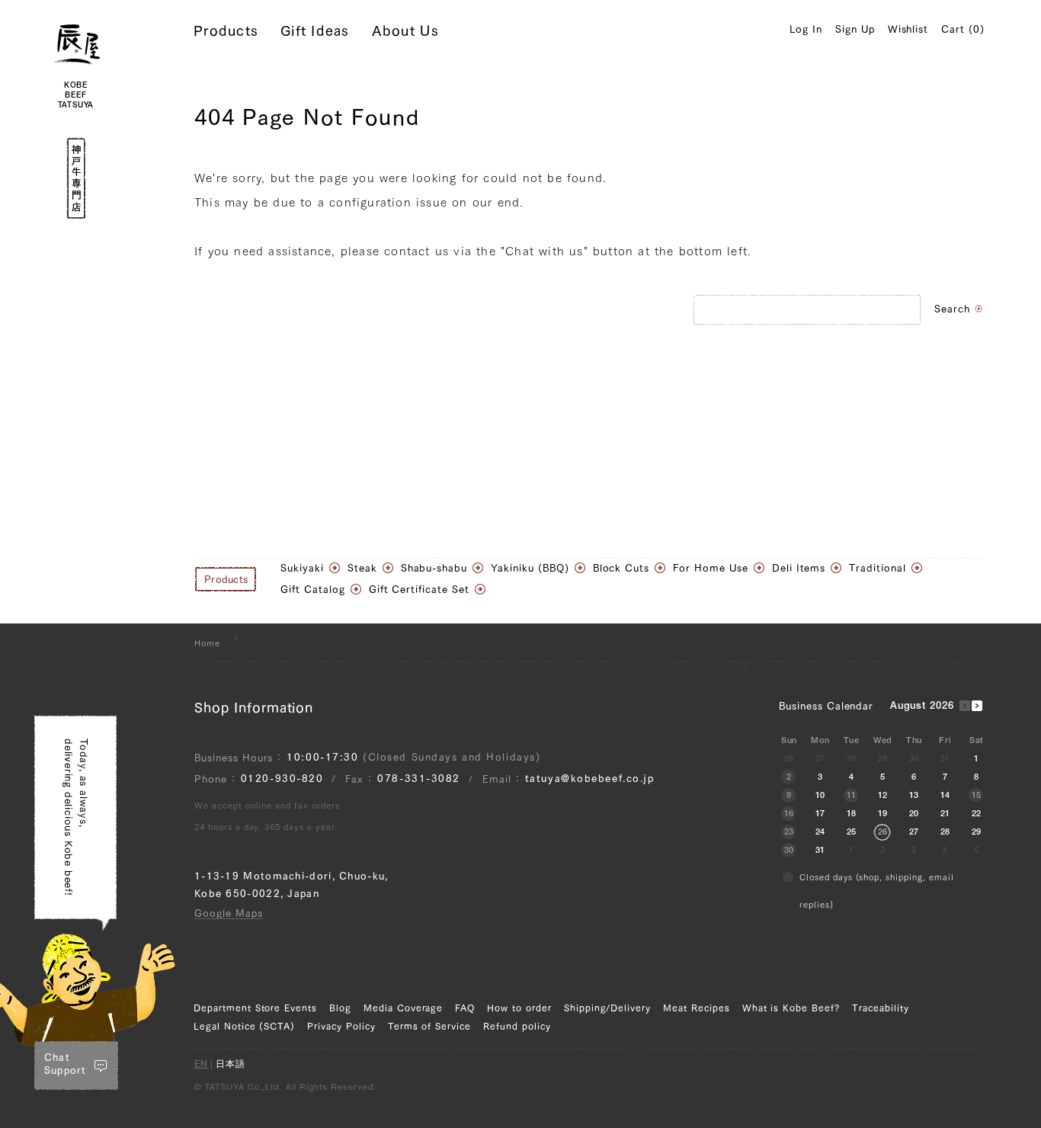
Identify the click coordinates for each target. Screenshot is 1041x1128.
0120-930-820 (282, 779)
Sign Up (855, 29)
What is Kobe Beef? (791, 1007)
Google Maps (228, 913)
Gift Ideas (315, 30)
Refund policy (516, 1025)
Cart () (963, 29)
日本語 (230, 1064)
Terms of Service (429, 1025)
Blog (340, 1007)
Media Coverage (403, 1007)
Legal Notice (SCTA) (244, 1025)
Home (207, 643)
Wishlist (908, 29)
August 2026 (922, 707)
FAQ (465, 1007)
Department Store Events (255, 1007)
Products (226, 30)
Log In (806, 29)
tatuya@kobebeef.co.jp (590, 779)
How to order (519, 1007)
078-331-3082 (418, 779)
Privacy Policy (341, 1025)
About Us (405, 30)
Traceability (880, 1007)
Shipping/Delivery (607, 1007)
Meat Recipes (696, 1007)
